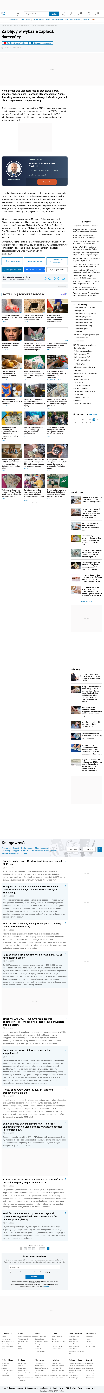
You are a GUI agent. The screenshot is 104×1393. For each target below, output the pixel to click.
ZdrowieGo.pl (90, 1363)
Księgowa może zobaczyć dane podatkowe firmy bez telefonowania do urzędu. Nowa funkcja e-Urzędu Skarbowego (85, 231)
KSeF (93, 19)
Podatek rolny (78, 394)
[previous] (21, 1248)
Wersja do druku (14, 261)
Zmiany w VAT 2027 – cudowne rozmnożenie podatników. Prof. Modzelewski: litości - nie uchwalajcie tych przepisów (84, 248)
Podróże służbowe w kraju (77, 1363)
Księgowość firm (7, 1333)
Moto (66, 19)
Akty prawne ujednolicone (43, 1375)
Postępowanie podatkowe (83, 351)
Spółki (54, 1339)
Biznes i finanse (57, 1336)
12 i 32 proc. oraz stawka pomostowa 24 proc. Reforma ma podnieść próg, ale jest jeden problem (86, 254)
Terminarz (81, 414)
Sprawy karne (39, 1339)
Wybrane (95, 226)
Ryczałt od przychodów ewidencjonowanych (82, 387)
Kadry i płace (6, 1373)
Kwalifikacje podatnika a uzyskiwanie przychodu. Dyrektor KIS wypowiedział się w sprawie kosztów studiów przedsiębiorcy (86, 260)
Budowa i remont (91, 1344)
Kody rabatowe (90, 1368)
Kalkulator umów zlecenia (83, 320)
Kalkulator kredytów (81, 329)
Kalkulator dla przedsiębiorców (85, 313)
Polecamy (75, 669)
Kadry (22, 19)
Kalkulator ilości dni (81, 338)
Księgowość (13, 19)
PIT (28, 196)
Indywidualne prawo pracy (26, 1336)
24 (75, 420)
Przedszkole (22, 1363)
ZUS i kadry (6, 851)
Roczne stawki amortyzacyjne (84, 391)
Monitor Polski (39, 1365)
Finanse (88, 1341)
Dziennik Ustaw (40, 1363)
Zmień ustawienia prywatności (36, 1388)
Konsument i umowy (41, 1341)
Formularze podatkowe (82, 360)
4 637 (42, 1249)
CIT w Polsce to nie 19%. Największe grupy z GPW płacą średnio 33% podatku (86, 265)
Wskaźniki (81, 364)
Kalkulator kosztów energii (83, 326)
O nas (4, 1388)
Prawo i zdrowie (40, 1351)
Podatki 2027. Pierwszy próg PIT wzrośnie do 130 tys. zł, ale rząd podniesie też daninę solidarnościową (84, 277)
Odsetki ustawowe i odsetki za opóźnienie (84, 368)
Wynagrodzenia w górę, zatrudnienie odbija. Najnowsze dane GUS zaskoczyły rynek (86, 283)
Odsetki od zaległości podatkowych (86, 335)
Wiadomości (26, 25)
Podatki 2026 (77, 492)
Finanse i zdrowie (57, 1349)
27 (86, 420)
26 (83, 420)
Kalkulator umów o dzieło (83, 323)
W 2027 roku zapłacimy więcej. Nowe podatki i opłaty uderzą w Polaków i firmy (84, 237)
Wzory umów (90, 1370)
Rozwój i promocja (7, 1370)
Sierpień (93, 414)
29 (94, 420)
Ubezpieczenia (23, 1341)
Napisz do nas (36, 261)
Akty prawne (39, 1360)
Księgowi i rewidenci (20, 851)
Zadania (4, 1368)
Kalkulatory (81, 304)
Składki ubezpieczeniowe (77, 1368)
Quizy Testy (78, 400)
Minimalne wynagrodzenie (77, 1365)
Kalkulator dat (78, 341)
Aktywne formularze (86, 345)
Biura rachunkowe (75, 1333)
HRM (20, 1349)
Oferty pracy (90, 1378)
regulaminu (34, 1272)
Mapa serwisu (91, 1388)
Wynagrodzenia (23, 1339)
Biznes (28, 19)
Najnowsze (86, 226)
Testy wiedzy (22, 1380)
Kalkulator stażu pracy (59, 1373)
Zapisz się (46, 182)
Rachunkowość (79, 348)
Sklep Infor (38, 1349)
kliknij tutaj (46, 1286)
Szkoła (20, 1365)
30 (98, 420)
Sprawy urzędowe (41, 1344)
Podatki (16, 848)
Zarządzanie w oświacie (26, 1373)
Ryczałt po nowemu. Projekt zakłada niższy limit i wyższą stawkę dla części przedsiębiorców (86, 294)
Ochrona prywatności (15, 1388)
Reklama (81, 1388)
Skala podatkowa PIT (81, 379)
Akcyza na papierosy (81, 397)
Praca (37, 1346)
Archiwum (89, 1365)
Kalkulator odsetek (58, 1370)
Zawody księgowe (7, 1346)
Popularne (77, 226)
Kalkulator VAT (79, 332)
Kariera (61, 1388)
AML (70, 1353)
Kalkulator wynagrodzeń (82, 316)
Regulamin (53, 1388)
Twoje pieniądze (57, 19)
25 (79, 420)
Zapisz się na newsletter (58, 261)
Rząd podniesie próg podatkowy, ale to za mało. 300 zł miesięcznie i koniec (86, 242)
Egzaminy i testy (23, 1370)
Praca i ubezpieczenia (59, 1341)
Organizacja (5, 1363)
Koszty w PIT (78, 382)
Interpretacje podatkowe (82, 403)
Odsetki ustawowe (75, 1373)
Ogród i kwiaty (90, 1346)
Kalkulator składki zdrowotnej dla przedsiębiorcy (85, 309)
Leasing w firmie (57, 1346)
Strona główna (6, 25)
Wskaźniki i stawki (75, 1360)
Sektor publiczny (38, 19)
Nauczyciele (22, 1368)
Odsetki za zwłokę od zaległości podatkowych (85, 374)
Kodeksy (38, 1378)
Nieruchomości (75, 19)
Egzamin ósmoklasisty (25, 1378)
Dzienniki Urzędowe (41, 1368)
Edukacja (85, 19)
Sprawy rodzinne (40, 1336)
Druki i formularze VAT (82, 357)
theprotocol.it (90, 1375)
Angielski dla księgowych (11, 853)
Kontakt (73, 1388)
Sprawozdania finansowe (77, 1351)
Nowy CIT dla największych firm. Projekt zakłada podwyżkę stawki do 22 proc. (86, 288)
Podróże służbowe (75, 1370)
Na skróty (89, 1360)
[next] (48, 1248)
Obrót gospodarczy (42, 848)
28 (90, 420)
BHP (19, 1346)
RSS (67, 1388)
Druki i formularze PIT (81, 354)
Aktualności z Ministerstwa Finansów (43, 851)
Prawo (48, 19)
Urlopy (20, 1344)
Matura (20, 1375)
